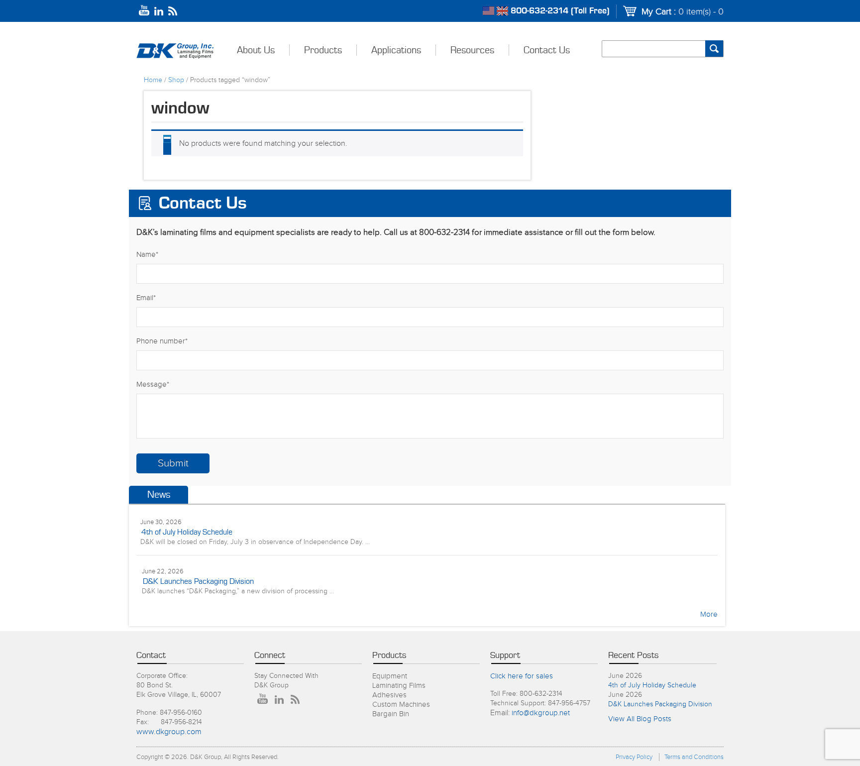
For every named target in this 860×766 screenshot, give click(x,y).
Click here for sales (521, 676)
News (158, 494)
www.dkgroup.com (169, 732)
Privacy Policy (634, 757)
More (709, 614)
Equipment (389, 676)
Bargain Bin (390, 714)
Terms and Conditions (694, 757)
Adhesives (389, 695)
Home (153, 80)
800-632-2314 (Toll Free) (560, 10)
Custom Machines (401, 704)
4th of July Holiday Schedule (186, 532)
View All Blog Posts (639, 719)
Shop (176, 80)
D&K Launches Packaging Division (198, 581)
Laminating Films (399, 685)
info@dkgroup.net (541, 713)
